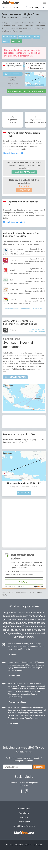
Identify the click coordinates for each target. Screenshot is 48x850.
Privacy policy (24, 822)
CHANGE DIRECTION (13, 74)
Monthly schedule (9, 37)
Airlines (36, 37)
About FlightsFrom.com (24, 826)
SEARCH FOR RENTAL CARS (24, 172)
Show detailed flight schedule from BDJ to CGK (23, 308)
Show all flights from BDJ (13, 222)
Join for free (24, 582)
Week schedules (24, 37)
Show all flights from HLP (13, 153)
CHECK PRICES (24, 493)
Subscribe (38, 767)
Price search (16, 41)
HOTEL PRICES (24, 190)
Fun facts (24, 817)
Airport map (24, 813)
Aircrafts (6, 41)
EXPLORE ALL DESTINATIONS (15, 377)
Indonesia (6, 592)
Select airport (24, 809)
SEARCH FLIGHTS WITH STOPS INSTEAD (25, 91)
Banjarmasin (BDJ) (23, 592)
